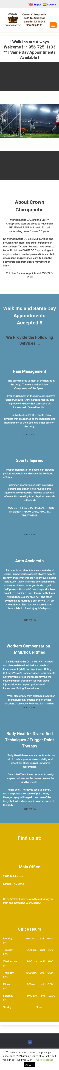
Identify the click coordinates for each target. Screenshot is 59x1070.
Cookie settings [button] (44, 1059)
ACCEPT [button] (29, 1064)
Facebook (30, 1042)
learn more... (29, 434)
